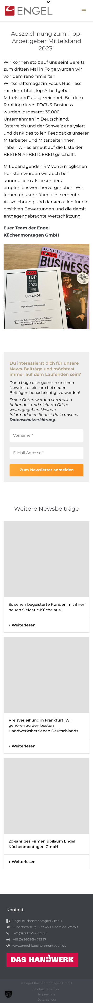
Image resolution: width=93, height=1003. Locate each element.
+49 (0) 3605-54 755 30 (29, 933)
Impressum (46, 994)
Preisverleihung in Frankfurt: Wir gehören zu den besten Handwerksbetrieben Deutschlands (43, 725)
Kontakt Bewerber (46, 989)
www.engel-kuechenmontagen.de (39, 945)
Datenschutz (46, 999)
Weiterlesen (24, 625)
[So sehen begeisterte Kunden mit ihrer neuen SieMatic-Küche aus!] (46, 559)
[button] (8, 994)
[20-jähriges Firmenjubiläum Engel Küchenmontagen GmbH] (46, 796)
